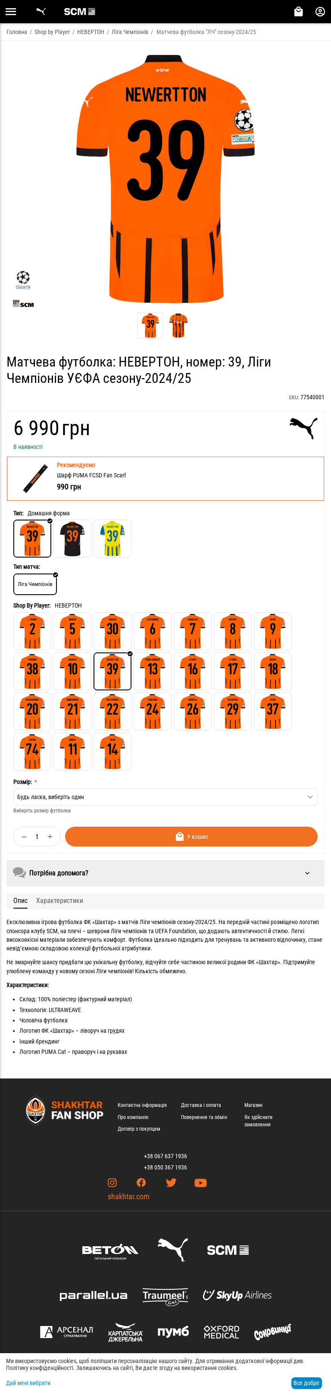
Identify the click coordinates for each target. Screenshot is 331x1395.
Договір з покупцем (139, 1129)
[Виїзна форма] (72, 539)
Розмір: (23, 781)
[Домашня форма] (32, 539)
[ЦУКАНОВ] (153, 711)
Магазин (253, 1105)
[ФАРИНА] (32, 752)
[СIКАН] (112, 752)
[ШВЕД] (273, 631)
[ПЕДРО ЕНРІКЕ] (153, 671)
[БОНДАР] (72, 631)
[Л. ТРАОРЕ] (32, 631)
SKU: (294, 397)
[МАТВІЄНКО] (112, 711)
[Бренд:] (304, 428)
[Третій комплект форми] (112, 539)
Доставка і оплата (201, 1105)
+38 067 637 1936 (165, 1156)
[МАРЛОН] (112, 631)
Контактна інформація (142, 1105)
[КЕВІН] (273, 711)
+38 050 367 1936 (165, 1167)
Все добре (306, 1382)
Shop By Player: (31, 605)
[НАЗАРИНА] (233, 711)
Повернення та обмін (204, 1117)
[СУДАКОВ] (72, 671)
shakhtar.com (129, 1196)
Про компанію (133, 1117)
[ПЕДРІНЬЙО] (32, 671)
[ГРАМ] (273, 671)
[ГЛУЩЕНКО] (32, 711)
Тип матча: (26, 566)
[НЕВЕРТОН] (112, 671)
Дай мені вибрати (28, 1382)
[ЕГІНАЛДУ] (193, 631)
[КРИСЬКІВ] (233, 631)
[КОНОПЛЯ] (193, 711)
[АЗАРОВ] (193, 671)
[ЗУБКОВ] (72, 752)
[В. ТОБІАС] (233, 671)
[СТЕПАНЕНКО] (153, 631)
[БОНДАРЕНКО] (72, 711)
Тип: (18, 513)
